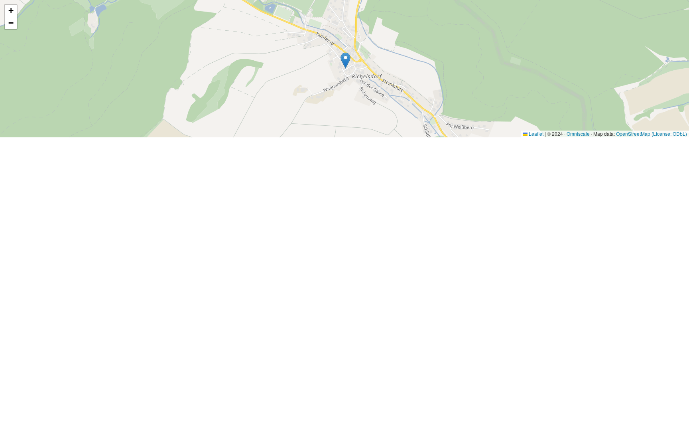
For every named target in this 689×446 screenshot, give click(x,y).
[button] (345, 60)
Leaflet (535, 133)
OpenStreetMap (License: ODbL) (651, 133)
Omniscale (578, 133)
